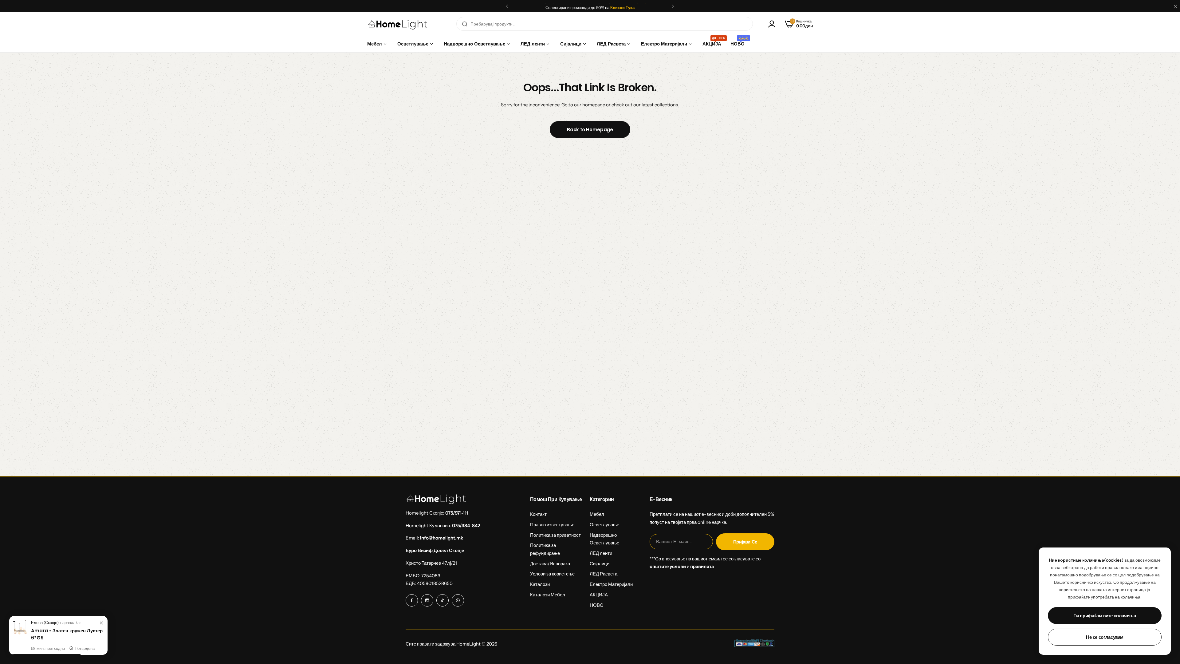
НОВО (597, 605)
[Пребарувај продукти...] (464, 24)
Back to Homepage (590, 129)
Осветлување (604, 525)
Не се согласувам (1104, 637)
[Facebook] (412, 600)
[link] (101, 623)
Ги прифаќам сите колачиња (1104, 615)
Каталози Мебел (547, 595)
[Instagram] (427, 600)
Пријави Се (745, 542)
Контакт (538, 514)
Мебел (597, 514)
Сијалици (599, 564)
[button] (507, 6)
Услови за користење (552, 574)
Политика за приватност (555, 535)
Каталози (540, 584)
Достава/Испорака (550, 564)
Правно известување (552, 525)
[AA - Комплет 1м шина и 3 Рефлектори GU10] (20, 633)
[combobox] (604, 24)
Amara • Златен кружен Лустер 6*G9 (67, 634)
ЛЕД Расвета (603, 574)
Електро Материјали (611, 584)
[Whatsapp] (458, 600)
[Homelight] (398, 24)
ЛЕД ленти (601, 553)
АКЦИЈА (599, 595)
